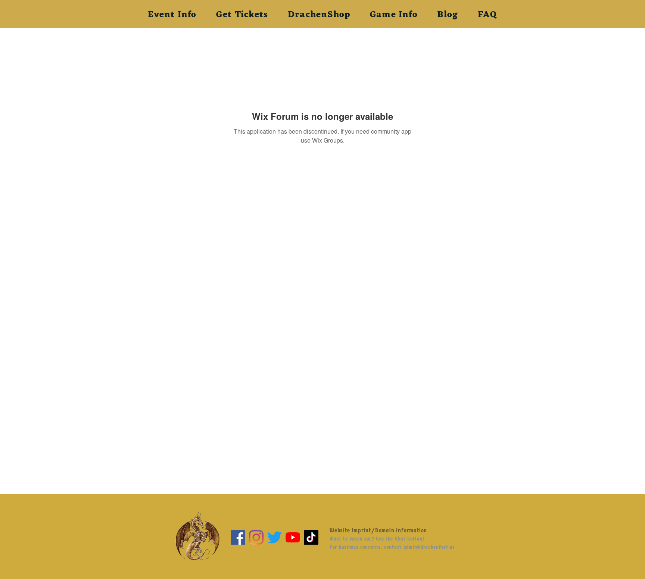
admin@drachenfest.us (429, 547)
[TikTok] (311, 537)
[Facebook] (238, 537)
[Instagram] (256, 537)
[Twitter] (274, 537)
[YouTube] (293, 537)
